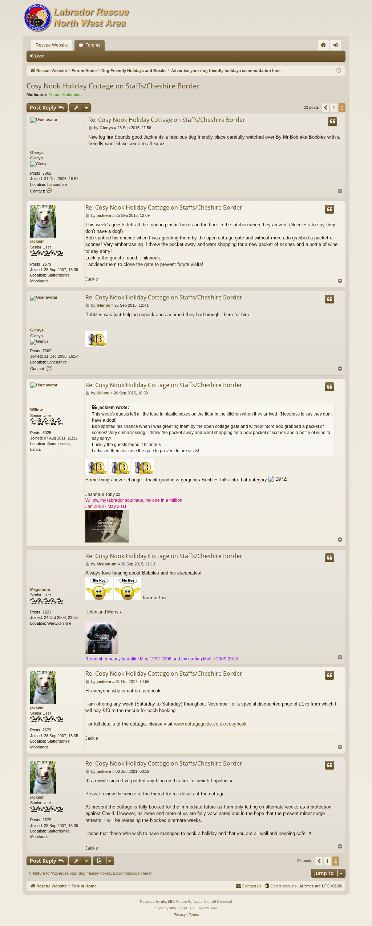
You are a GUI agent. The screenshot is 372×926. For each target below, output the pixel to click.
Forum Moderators (65, 94)
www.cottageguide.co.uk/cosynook (210, 724)
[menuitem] (323, 45)
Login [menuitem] (337, 47)
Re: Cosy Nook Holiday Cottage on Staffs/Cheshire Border (166, 119)
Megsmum (40, 589)
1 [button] (333, 107)
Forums (92, 45)
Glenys (37, 152)
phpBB (167, 901)
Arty (173, 908)
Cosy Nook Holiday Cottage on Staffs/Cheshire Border (113, 86)
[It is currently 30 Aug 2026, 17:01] (338, 71)
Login (39, 56)
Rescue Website (52, 45)
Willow (36, 410)
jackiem (37, 241)
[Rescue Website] (77, 18)
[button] (325, 107)
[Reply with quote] (332, 121)
